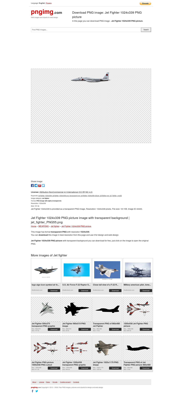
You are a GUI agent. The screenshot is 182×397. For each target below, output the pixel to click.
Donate (54, 382)
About (34, 382)
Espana (49, 3)
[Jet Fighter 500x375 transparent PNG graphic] (46, 309)
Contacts (76, 382)
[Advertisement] (91, 51)
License (41, 382)
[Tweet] (43, 185)
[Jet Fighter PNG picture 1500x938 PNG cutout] (46, 348)
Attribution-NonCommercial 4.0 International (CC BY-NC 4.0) (65, 192)
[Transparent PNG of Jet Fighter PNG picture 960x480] (138, 348)
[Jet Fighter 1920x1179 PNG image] (107, 348)
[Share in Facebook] (32, 185)
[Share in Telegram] (36, 185)
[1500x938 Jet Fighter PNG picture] (138, 309)
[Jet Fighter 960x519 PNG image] (76, 309)
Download (54, 290)
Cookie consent (65, 382)
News (48, 382)
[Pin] (39, 185)
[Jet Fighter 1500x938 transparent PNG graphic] (76, 348)
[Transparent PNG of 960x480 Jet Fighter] (107, 309)
